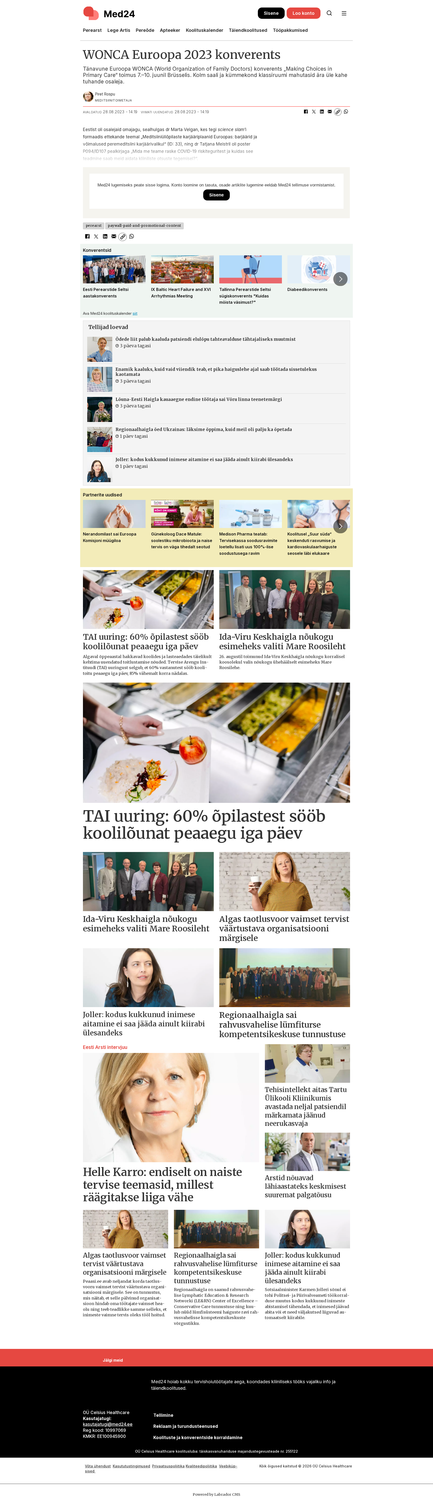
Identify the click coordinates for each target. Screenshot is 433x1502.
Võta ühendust (98, 1466)
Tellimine (163, 1415)
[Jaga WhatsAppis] (346, 112)
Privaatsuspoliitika (168, 1466)
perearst (93, 226)
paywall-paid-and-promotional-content (144, 226)
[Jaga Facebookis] (305, 112)
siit (135, 313)
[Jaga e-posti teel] (330, 112)
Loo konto (303, 13)
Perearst (92, 30)
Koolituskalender (204, 30)
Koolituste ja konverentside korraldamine (198, 1437)
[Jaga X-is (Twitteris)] (313, 112)
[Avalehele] (170, 13)
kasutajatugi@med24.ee (108, 1424)
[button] (92, 279)
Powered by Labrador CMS (216, 1494)
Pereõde (145, 30)
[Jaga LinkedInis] (322, 112)
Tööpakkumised (290, 30)
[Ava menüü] (344, 13)
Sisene (271, 13)
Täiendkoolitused (248, 30)
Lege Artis (118, 30)
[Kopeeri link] (338, 112)
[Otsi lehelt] (329, 13)
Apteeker (170, 30)
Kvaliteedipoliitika (201, 1466)
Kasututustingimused (131, 1466)
